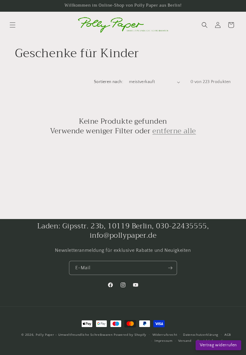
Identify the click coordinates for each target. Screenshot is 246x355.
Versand (184, 341)
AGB (227, 335)
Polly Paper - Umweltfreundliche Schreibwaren (74, 335)
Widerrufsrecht (164, 335)
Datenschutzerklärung (200, 335)
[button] (12, 25)
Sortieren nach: (108, 81)
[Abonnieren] (170, 268)
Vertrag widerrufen (218, 345)
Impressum (163, 341)
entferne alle (174, 131)
